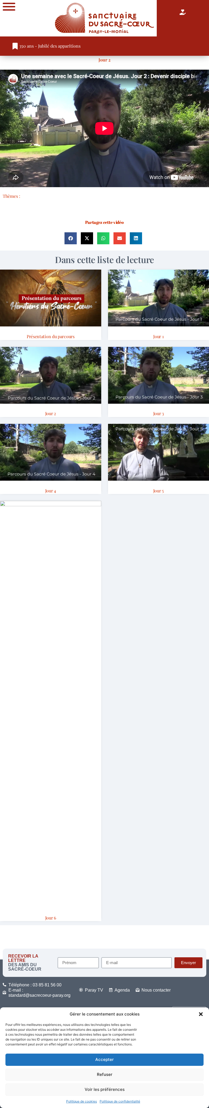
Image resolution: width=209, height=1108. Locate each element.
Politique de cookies (81, 1101)
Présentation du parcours (51, 336)
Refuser (104, 1074)
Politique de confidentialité (120, 1101)
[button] (201, 1014)
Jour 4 (50, 490)
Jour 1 (158, 336)
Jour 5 (158, 490)
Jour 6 (50, 918)
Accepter (104, 1059)
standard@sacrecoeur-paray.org (39, 995)
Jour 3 (158, 413)
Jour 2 (104, 60)
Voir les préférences (105, 1089)
